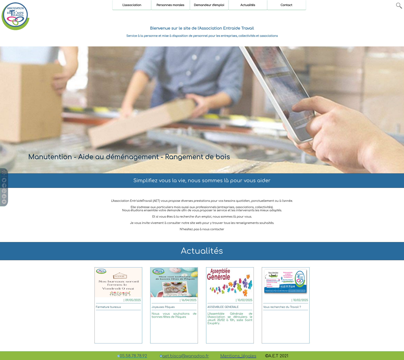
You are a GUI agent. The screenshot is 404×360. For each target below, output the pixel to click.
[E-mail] (4, 203)
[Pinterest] (4, 192)
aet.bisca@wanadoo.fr (185, 356)
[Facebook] (4, 187)
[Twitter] (4, 181)
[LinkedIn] (4, 197)
